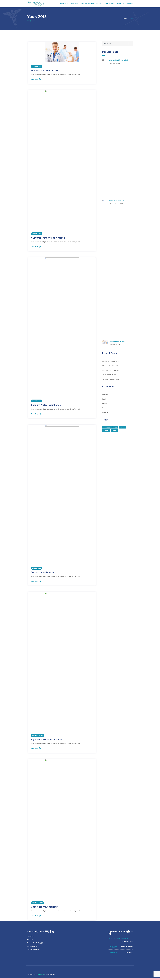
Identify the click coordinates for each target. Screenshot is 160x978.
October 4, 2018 (36, 66)
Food (104, 399)
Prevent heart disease (43, 572)
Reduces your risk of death (45, 70)
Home (125, 19)
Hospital (105, 408)
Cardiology (106, 395)
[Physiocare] (35, 4)
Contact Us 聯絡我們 (125, 4)
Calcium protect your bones (46, 405)
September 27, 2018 (37, 735)
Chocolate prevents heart (44, 906)
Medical (105, 412)
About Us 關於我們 (32, 946)
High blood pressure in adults (46, 739)
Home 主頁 (64, 4)
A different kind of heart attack (48, 237)
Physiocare (40, 974)
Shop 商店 (74, 4)
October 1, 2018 (36, 568)
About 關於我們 (109, 4)
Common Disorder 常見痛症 (90, 4)
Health (104, 403)
